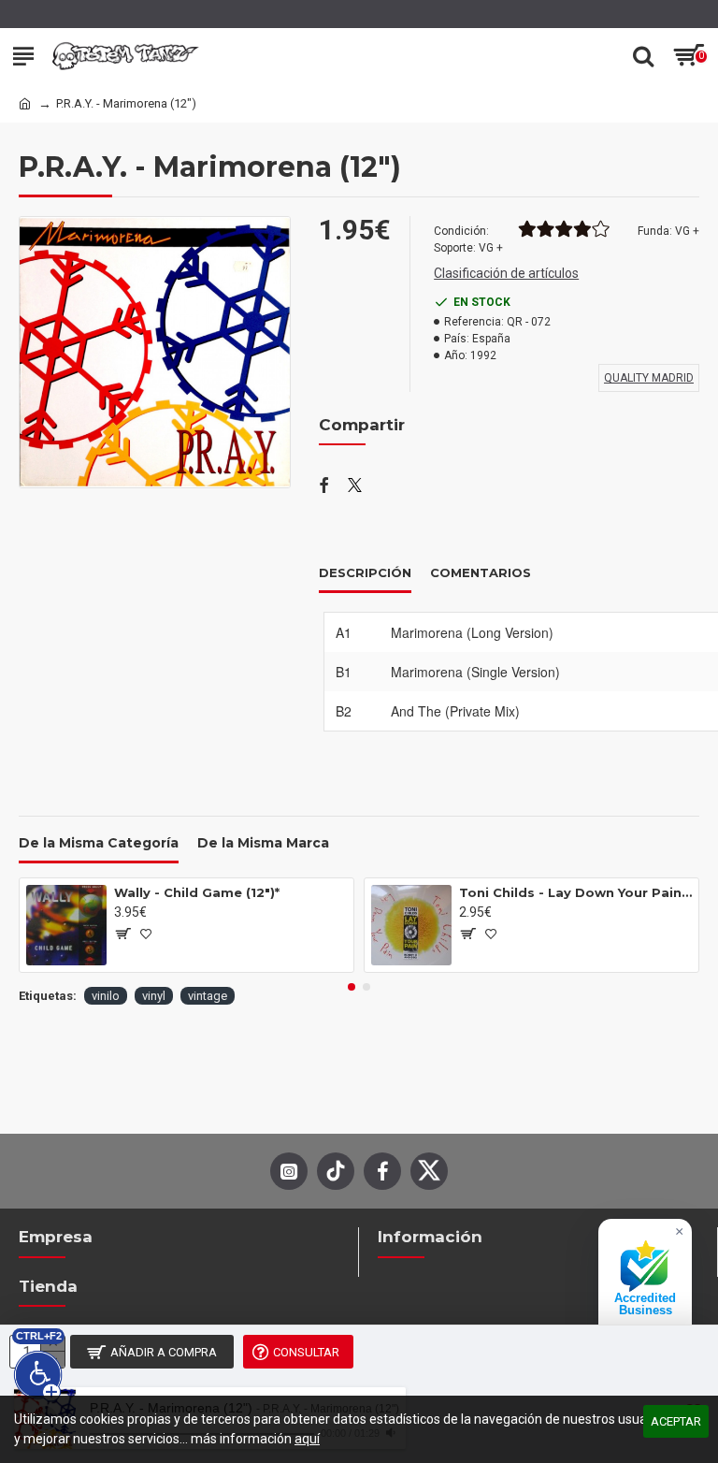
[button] (351, 987)
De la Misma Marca (263, 843)
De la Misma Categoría (99, 843)
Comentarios (480, 572)
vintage (207, 996)
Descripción (365, 572)
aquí (307, 1438)
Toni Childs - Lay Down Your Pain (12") (575, 892)
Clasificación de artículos (506, 273)
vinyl (153, 996)
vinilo (106, 996)
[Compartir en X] (355, 486)
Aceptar (676, 1421)
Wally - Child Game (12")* (197, 892)
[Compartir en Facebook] (324, 486)
